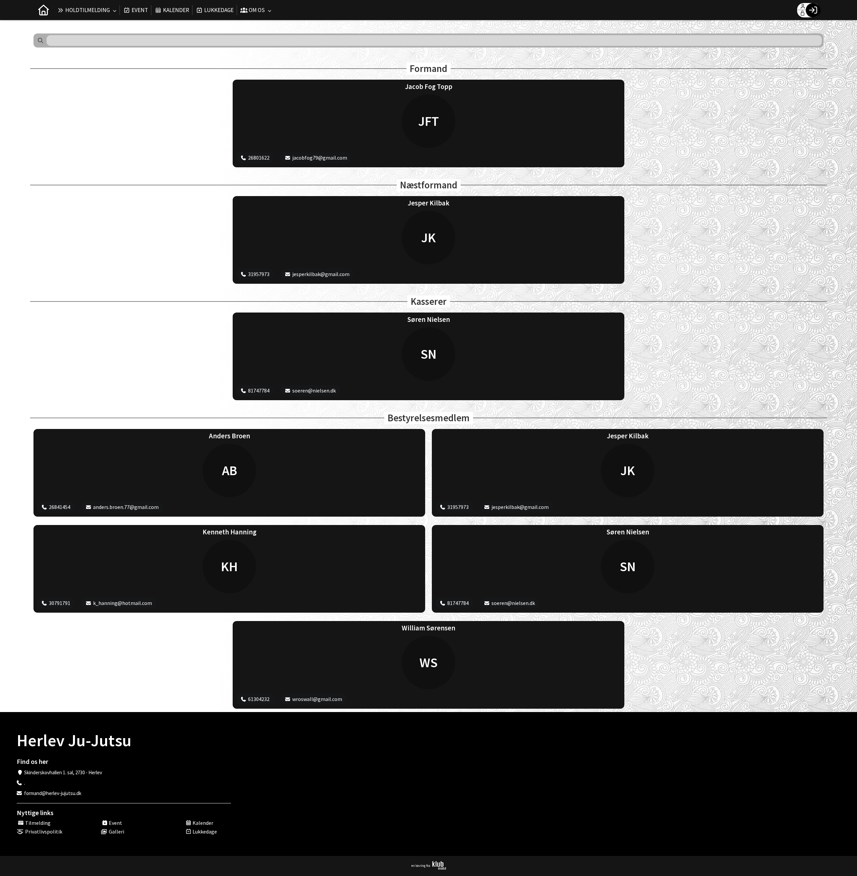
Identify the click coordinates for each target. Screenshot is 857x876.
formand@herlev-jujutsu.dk (52, 793)
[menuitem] (43, 10)
